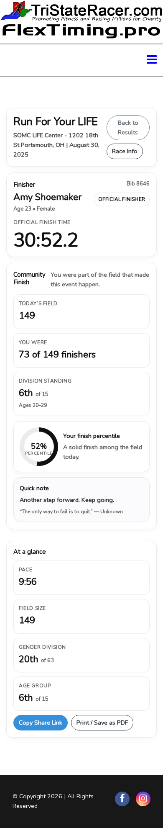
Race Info (125, 151)
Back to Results (128, 127)
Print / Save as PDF (102, 722)
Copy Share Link (40, 722)
